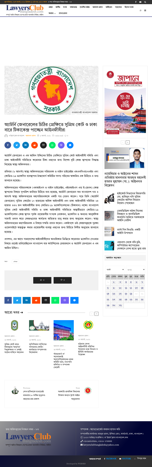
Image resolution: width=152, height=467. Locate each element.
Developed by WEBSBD (76, 464)
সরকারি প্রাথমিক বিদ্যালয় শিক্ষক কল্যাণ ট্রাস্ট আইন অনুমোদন (69, 393)
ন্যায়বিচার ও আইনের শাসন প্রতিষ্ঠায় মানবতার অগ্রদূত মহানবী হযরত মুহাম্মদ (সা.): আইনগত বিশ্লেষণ (125, 179)
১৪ (142, 288)
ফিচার (15, 261)
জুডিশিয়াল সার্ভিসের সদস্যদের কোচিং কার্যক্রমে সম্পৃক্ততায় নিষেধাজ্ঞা (37, 348)
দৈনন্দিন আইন (85, 7)
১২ (131, 288)
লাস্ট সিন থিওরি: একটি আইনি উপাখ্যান (128, 231)
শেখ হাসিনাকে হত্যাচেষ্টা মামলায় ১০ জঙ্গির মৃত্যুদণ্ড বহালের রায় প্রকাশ (34, 393)
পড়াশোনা (118, 7)
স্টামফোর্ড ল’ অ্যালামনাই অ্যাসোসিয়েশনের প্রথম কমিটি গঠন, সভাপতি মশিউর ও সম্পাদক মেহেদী (63, 361)
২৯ (108, 305)
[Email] (43, 145)
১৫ (108, 294)
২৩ (113, 300)
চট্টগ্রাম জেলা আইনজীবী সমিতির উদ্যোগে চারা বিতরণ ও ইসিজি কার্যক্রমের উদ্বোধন (88, 349)
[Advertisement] (76, 39)
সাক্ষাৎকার (73, 7)
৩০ (113, 305)
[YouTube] (140, 2)
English (63, 13)
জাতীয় (58, 7)
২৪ (120, 300)
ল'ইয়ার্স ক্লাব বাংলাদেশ (16, 136)
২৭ (136, 300)
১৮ (126, 294)
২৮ (142, 300)
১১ (126, 288)
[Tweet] (16, 145)
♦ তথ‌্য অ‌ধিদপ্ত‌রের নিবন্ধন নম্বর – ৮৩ (60, 2)
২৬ (131, 300)
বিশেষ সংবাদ (129, 7)
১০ (120, 288)
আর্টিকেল (109, 7)
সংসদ (65, 7)
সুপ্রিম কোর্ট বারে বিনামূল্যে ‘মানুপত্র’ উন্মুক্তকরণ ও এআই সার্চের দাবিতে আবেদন (14, 348)
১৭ (120, 294)
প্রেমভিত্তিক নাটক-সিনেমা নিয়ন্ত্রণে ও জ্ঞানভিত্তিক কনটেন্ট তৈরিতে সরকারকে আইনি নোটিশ (130, 216)
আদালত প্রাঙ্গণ (98, 7)
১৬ (114, 294)
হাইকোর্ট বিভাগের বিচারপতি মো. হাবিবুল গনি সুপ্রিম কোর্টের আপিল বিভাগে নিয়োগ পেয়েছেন (131, 198)
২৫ (126, 300)
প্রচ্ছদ (51, 7)
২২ (108, 300)
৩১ (120, 305)
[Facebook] (136, 2)
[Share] (7, 145)
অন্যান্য (51, 13)
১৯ (131, 294)
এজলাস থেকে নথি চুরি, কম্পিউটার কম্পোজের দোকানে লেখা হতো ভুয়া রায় (131, 245)
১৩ (136, 288)
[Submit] (34, 145)
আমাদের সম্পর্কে (95, 459)
